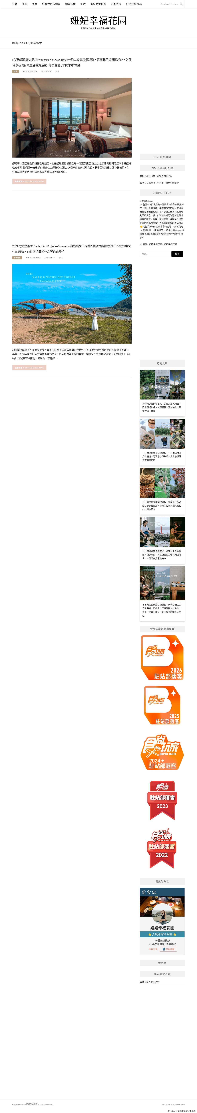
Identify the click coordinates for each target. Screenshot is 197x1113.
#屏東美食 (156, 234)
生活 (83, 4)
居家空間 (116, 4)
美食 (34, 4)
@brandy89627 (146, 201)
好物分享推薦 (134, 4)
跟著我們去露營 (51, 4)
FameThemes (180, 1104)
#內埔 (174, 234)
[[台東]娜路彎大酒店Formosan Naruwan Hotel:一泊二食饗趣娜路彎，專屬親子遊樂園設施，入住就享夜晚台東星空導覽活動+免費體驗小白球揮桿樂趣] (72, 117)
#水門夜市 (166, 234)
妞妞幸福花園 (98, 21)
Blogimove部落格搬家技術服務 (181, 1111)
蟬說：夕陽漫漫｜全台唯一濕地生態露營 (159, 183)
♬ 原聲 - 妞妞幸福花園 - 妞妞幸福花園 (158, 244)
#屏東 (147, 234)
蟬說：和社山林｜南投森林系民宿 (156, 176)
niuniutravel (30, 71)
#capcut (178, 230)
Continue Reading (33, 181)
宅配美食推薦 (98, 4)
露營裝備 (70, 4)
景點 (24, 4)
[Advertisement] (72, 218)
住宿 (15, 4)
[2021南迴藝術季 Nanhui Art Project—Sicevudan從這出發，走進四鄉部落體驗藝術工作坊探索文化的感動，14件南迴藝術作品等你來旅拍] (72, 304)
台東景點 (17, 258)
